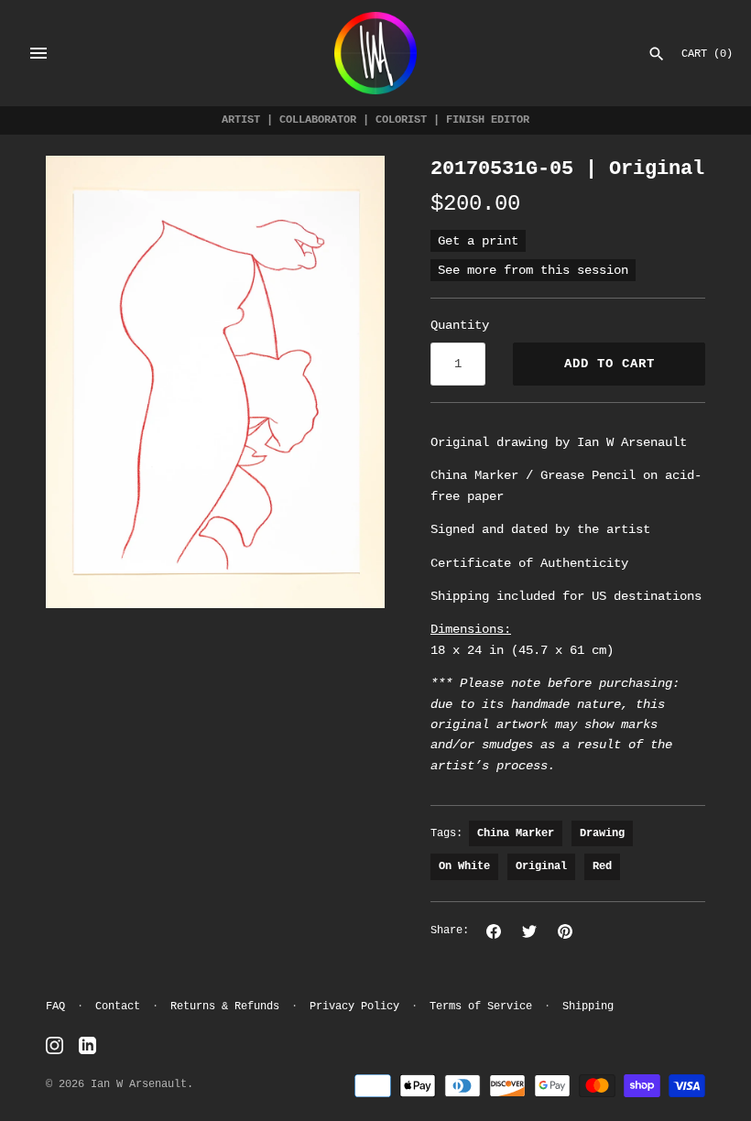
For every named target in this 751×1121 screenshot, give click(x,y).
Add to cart (609, 363)
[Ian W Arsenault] (375, 53)
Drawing (602, 833)
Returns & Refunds (224, 1006)
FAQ (55, 1006)
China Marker (515, 833)
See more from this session (533, 270)
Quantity (459, 325)
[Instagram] (54, 1046)
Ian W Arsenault (139, 1084)
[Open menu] (38, 53)
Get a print (478, 241)
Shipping (588, 1006)
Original (541, 866)
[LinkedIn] (87, 1046)
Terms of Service (481, 1006)
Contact (117, 1006)
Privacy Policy (354, 1006)
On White (464, 866)
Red (602, 866)
